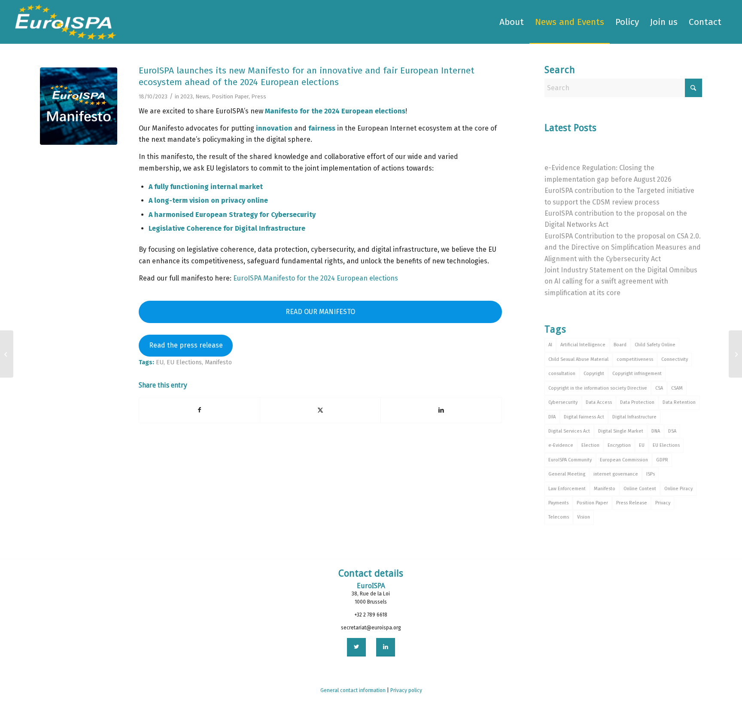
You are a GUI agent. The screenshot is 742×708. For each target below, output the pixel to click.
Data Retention (679, 402)
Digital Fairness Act (584, 417)
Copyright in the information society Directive (597, 388)
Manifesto (218, 362)
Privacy (662, 503)
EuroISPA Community (570, 460)
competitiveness (635, 359)
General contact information (353, 690)
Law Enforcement (567, 488)
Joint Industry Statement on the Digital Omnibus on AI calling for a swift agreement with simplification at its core (620, 281)
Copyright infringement (637, 373)
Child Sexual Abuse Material (578, 359)
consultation (561, 373)
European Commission (624, 460)
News (202, 96)
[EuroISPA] (65, 21)
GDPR (662, 460)
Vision (583, 517)
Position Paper (230, 96)
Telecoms (558, 517)
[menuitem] (511, 21)
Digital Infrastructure (634, 417)
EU (160, 362)
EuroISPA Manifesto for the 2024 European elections (315, 278)
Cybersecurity (563, 402)
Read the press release (186, 345)
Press (258, 96)
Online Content (639, 488)
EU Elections (184, 362)
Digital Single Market (620, 431)
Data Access (599, 402)
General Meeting (566, 474)
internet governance (615, 474)
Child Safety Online (655, 345)
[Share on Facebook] (199, 410)
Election (590, 445)
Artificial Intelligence (582, 345)
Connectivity (674, 359)
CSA (659, 388)
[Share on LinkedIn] (441, 410)
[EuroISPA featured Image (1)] (78, 106)
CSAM (677, 388)
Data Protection (637, 402)
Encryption (619, 445)
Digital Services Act (569, 431)
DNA (655, 431)
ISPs (650, 474)
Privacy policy (406, 690)
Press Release (631, 503)
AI (550, 345)
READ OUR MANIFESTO (320, 312)
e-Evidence (560, 445)
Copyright (594, 373)
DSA (672, 431)
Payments (558, 503)
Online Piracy (678, 488)
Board (620, 345)
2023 (186, 96)
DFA (552, 417)
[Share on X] (320, 410)
